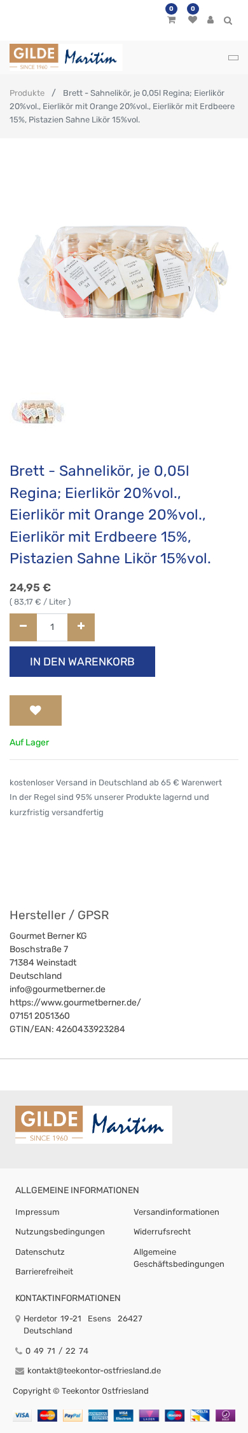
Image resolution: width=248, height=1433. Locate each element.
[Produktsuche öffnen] (228, 22)
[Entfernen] (23, 627)
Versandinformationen (176, 1212)
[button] (27, 281)
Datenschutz (40, 1252)
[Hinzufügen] (81, 627)
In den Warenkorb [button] (82, 661)
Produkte (27, 93)
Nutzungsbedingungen (60, 1231)
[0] (171, 20)
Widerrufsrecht (162, 1231)
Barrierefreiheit (44, 1271)
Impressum (37, 1212)
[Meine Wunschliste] (192, 20)
